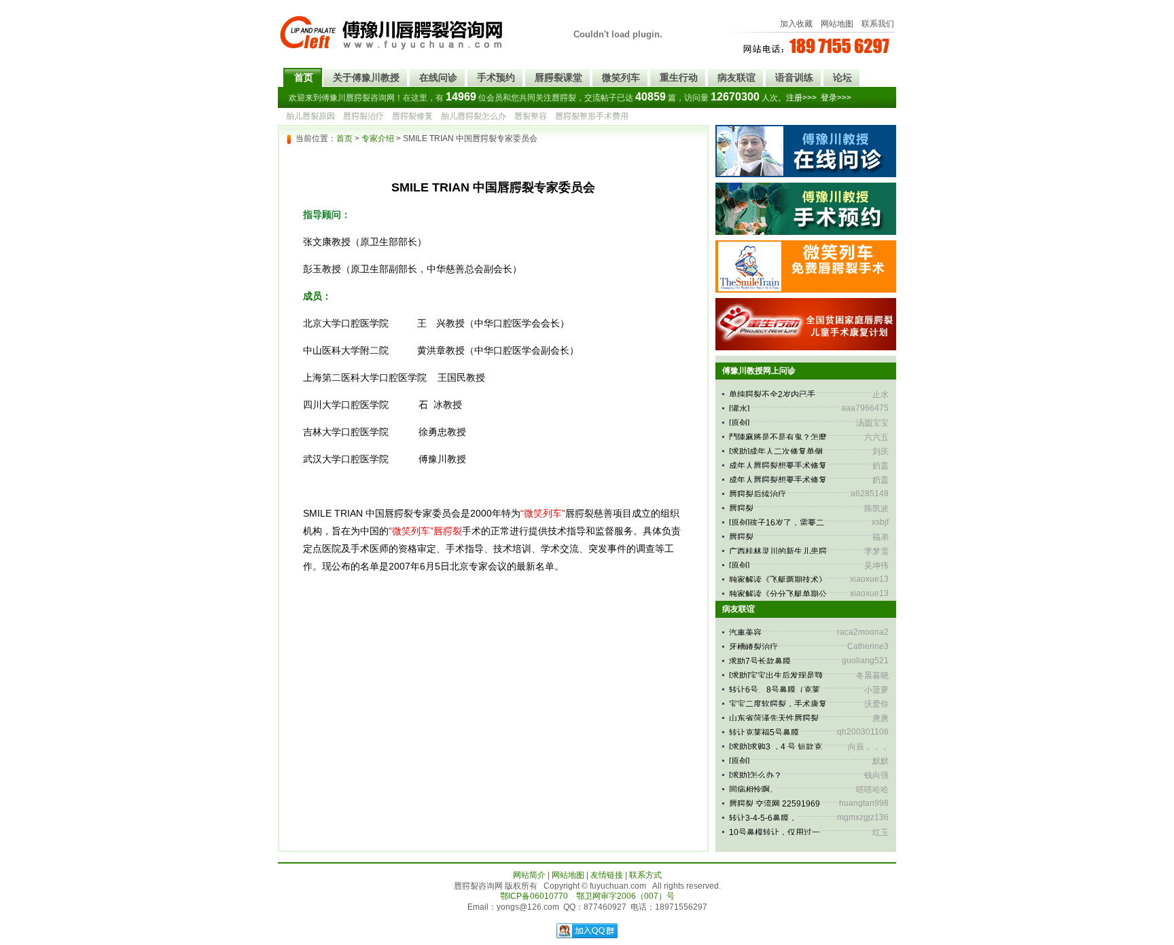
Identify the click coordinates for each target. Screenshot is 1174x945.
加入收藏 (796, 24)
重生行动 (679, 77)
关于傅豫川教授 (366, 77)
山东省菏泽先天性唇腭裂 (774, 718)
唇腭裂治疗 (363, 116)
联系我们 (877, 24)
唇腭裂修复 (412, 116)
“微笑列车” (542, 513)
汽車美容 (745, 632)
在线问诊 (438, 77)
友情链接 (606, 875)
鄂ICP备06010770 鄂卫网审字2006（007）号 (587, 896)
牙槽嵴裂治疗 (753, 647)
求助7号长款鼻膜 (760, 661)
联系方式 (645, 875)
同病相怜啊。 (753, 789)
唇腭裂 (741, 508)
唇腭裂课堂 (558, 77)
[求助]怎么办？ (755, 775)
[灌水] (739, 408)
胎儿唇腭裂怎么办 (473, 116)
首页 (303, 77)
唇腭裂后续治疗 (757, 494)
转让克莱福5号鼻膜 (764, 732)
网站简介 (529, 875)
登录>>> (836, 98)
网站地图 (837, 24)
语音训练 (794, 77)
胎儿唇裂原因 (310, 116)
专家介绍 (377, 138)
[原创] (739, 423)
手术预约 (496, 77)
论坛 (842, 77)
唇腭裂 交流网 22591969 (774, 804)
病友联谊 (736, 77)
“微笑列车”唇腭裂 (425, 530)
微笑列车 (621, 77)
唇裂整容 (530, 116)
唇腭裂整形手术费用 (591, 116)
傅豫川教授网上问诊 (759, 370)
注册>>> (801, 98)
